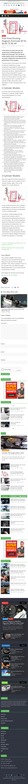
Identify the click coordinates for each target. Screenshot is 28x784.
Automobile (5, 618)
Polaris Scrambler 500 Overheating (15, 416)
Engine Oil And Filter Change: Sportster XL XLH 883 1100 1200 (17, 590)
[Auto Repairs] (2, 15)
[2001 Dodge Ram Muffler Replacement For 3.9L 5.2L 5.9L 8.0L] (6, 685)
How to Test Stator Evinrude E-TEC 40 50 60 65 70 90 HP (13, 243)
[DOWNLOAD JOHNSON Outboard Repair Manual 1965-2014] (5, 513)
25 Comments (22, 509)
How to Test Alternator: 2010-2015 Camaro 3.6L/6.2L (17, 635)
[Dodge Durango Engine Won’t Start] (5, 582)
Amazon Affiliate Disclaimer (7, 720)
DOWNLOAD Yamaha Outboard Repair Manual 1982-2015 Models (18, 507)
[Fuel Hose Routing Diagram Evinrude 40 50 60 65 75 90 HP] (5, 471)
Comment (4, 323)
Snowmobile (3, 740)
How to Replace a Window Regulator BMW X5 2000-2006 (13, 622)
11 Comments (21, 524)
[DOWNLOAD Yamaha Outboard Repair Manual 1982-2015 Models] (5, 505)
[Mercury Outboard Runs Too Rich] (6, 670)
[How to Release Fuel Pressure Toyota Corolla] (6, 655)
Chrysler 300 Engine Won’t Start (17, 422)
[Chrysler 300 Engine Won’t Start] (5, 422)
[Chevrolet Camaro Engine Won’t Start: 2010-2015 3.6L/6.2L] (5, 528)
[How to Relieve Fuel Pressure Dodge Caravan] (6, 663)
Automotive (3, 731)
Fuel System (3, 746)
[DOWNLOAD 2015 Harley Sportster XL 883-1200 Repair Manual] (5, 570)
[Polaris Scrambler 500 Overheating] (5, 416)
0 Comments (20, 412)
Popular (6, 496)
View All (23, 602)
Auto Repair (12, 45)
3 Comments (23, 584)
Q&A (2, 750)
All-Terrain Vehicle (5, 744)
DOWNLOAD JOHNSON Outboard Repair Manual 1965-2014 (17, 514)
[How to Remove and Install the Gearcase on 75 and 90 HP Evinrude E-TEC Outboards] (5, 408)
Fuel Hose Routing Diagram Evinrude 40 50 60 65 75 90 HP (17, 472)
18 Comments (20, 517)
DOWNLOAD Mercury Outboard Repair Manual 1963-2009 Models (18, 499)
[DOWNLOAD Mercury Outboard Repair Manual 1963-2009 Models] (5, 498)
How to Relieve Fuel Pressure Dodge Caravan (17, 664)
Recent (14, 496)
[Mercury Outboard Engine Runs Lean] (6, 648)
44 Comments (21, 502)
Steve (14, 624)
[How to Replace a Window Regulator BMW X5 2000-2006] (14, 605)
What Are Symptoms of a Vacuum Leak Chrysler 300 (12, 248)
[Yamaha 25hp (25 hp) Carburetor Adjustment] (5, 576)
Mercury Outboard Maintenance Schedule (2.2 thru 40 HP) (15, 310)
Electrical (11, 618)
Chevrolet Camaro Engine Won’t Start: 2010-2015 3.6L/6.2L (17, 529)
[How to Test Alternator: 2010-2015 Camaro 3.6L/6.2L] (6, 633)
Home (7, 776)
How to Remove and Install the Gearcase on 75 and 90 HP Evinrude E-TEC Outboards (17, 409)
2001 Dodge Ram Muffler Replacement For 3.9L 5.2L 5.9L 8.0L (18, 688)
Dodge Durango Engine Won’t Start (18, 583)
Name (3, 344)
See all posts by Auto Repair (9, 275)
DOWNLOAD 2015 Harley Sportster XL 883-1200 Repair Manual (18, 571)
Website (3, 360)
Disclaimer (3, 723)
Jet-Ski (2, 737)
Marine (4, 35)
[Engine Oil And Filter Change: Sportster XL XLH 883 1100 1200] (5, 589)
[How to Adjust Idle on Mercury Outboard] (5, 520)
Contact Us (3, 714)
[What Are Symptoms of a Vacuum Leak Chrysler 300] (5, 464)
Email (3, 352)
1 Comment (21, 592)
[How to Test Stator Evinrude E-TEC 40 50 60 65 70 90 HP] (5, 478)
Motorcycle (3, 733)
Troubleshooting (6, 450)
